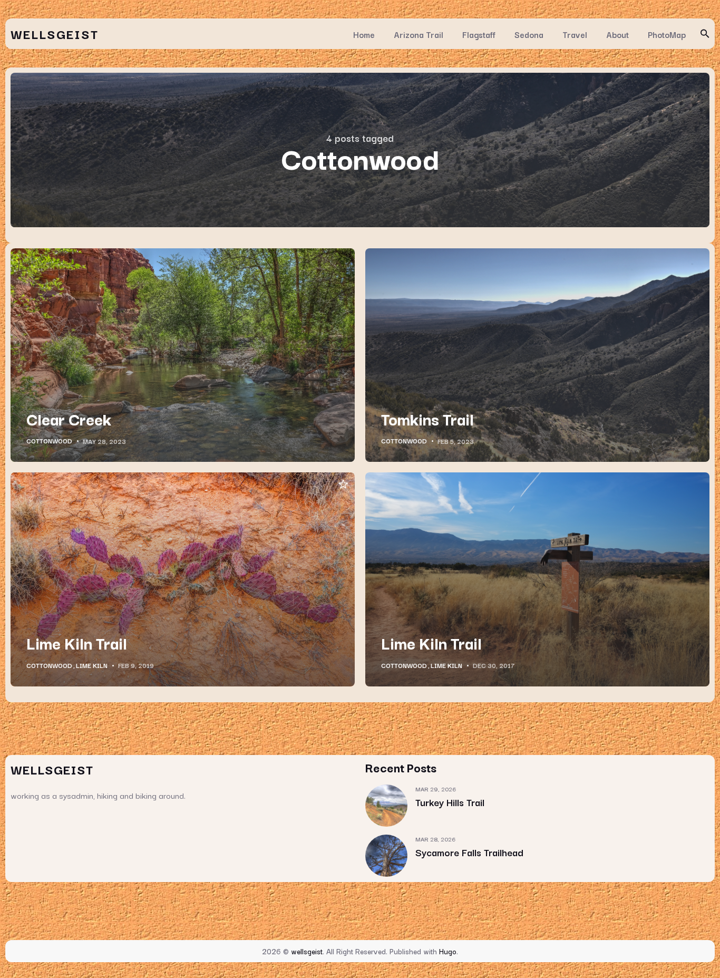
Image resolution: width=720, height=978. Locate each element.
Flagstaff (478, 34)
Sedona (528, 34)
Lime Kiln (92, 665)
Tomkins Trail (427, 418)
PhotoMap (667, 34)
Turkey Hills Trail (449, 802)
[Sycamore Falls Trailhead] (386, 856)
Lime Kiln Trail (76, 642)
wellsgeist (55, 33)
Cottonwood (49, 440)
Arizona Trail (418, 34)
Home (364, 34)
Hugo (447, 951)
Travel (574, 34)
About (617, 34)
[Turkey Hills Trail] (386, 806)
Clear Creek (68, 418)
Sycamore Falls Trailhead (469, 852)
